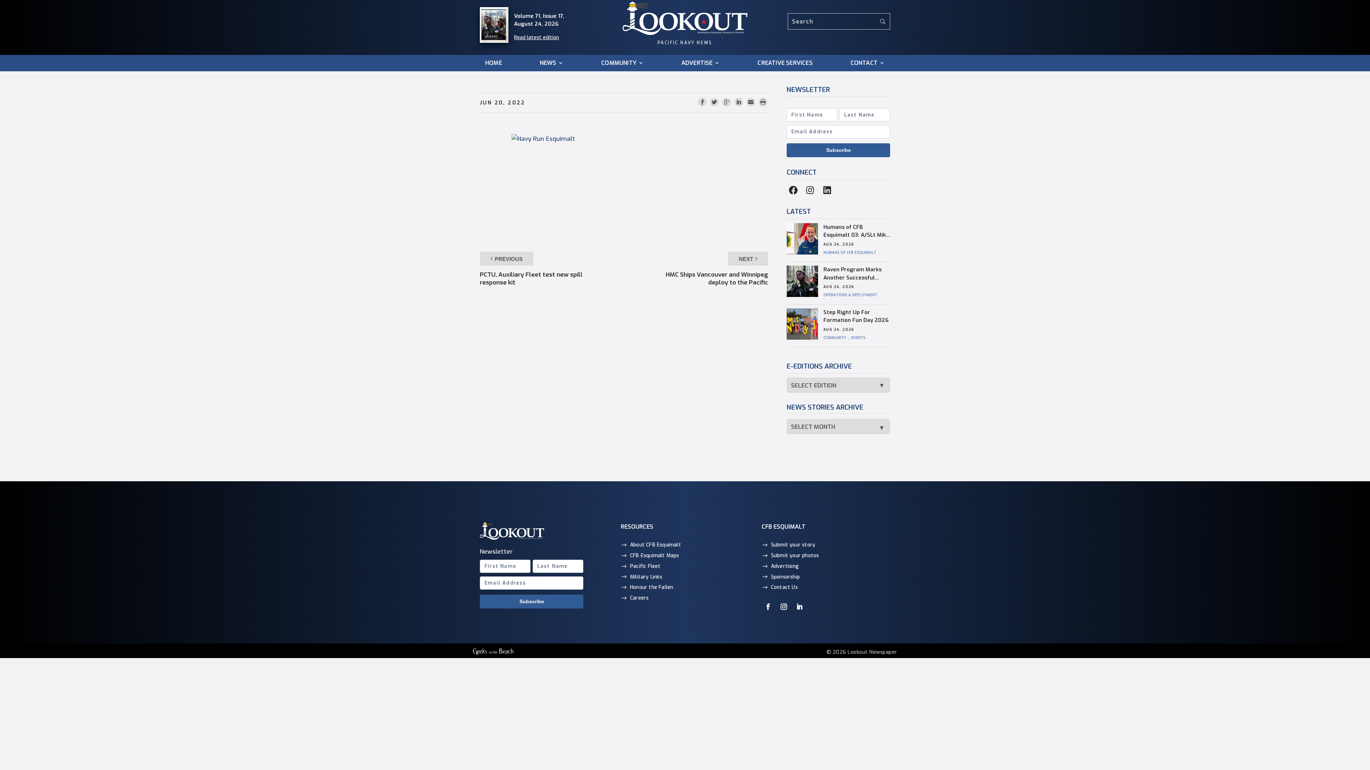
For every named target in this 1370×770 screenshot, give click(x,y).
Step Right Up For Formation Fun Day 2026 (856, 316)
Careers (639, 598)
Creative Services (784, 63)
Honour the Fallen (651, 587)
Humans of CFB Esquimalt (849, 252)
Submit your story (793, 544)
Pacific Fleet (645, 566)
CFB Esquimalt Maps (654, 555)
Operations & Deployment (850, 295)
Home (493, 63)
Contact (864, 63)
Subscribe (838, 150)
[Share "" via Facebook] (703, 102)
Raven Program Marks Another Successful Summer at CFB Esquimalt (852, 274)
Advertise (697, 63)
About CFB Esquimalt (655, 544)
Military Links (646, 577)
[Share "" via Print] (763, 102)
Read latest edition (536, 37)
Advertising (785, 566)
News (548, 63)
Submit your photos (795, 555)
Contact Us (784, 587)
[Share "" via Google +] (727, 102)
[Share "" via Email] (752, 102)
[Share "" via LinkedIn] (740, 102)
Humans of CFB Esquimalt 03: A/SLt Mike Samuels (856, 231)
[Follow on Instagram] (783, 606)
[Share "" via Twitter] (715, 102)
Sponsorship (785, 577)
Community (618, 63)
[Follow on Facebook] (768, 606)
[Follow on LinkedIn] (799, 606)
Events (858, 337)
